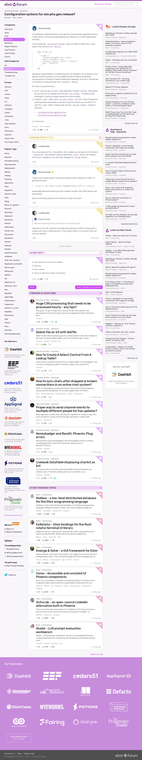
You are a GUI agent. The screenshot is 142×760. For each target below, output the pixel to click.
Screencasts (125, 83)
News (38, 495)
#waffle (46, 341)
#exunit (8, 223)
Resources (9, 43)
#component (86, 586)
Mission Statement (14, 532)
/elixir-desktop (10, 124)
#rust (45, 537)
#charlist (47, 475)
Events (7, 57)
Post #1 (96, 162)
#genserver (9, 183)
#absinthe (9, 190)
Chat (6, 36)
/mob (7, 120)
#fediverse (48, 615)
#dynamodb (78, 394)
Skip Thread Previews (15, 566)
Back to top (95, 654)
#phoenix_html (11, 286)
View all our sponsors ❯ (13, 515)
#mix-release (17, 18)
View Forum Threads (102, 4)
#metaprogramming (12, 334)
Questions (24, 11)
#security (8, 330)
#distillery (8, 312)
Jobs (125, 343)
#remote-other (10, 194)
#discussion (9, 227)
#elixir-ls (8, 275)
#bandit (47, 449)
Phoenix (123, 27)
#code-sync (9, 231)
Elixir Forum (125, 230)
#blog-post (9, 271)
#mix (6, 187)
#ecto (7, 153)
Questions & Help (11, 11)
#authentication (11, 253)
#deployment (10, 168)
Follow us (12, 575)
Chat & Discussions (112, 98)
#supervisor (9, 304)
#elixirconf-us (10, 282)
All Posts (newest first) (14, 556)
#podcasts (9, 238)
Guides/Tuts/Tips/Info (128, 56)
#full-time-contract (12, 260)
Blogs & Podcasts (111, 37)
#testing (8, 179)
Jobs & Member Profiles (113, 246)
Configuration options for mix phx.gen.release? (39, 14)
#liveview (58, 586)
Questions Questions (128, 224)
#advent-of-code (11, 308)
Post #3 (96, 238)
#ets (37, 394)
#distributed (57, 511)
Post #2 (96, 203)
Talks (122, 311)
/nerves (39, 560)
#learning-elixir (60, 394)
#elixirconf (9, 216)
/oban (7, 98)
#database (47, 511)
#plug (7, 201)
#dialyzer (8, 246)
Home (36, 273)
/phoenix (7, 18)
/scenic (7, 113)
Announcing (46, 495)
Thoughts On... (10, 76)
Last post (95, 279)
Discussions (124, 108)
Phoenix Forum (130, 123)
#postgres (9, 212)
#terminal (52, 537)
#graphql (8, 293)
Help (19, 754)
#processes (9, 315)
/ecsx (7, 127)
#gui (63, 560)
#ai (60, 643)
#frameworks (55, 560)
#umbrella (8, 256)
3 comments (39, 121)
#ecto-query (9, 268)
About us (10, 529)
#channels (47, 420)
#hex (7, 326)
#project (56, 615)
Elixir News (9, 29)
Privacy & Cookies (39, 757)
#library (38, 511)
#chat (70, 394)
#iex (6, 290)
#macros (8, 209)
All (5, 65)
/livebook (39, 475)
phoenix (38, 266)
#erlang (7, 176)
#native (69, 560)
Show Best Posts (12, 549)
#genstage (9, 297)
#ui (52, 586)
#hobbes (66, 511)
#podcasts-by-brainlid (13, 264)
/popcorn (8, 135)
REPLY (32, 287)
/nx (6, 102)
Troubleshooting (11, 72)
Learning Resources (112, 56)
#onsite (8, 242)
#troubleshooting (47, 394)
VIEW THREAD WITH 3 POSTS (89, 287)
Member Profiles (129, 246)
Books (123, 288)
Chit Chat (123, 98)
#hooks (66, 586)
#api (6, 319)
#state (76, 560)
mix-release (40, 269)
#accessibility (75, 586)
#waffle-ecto (56, 341)
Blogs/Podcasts (11, 46)
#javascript (9, 234)
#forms (7, 323)
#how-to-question (12, 205)
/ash (6, 91)
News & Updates (116, 294)
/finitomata (9, 131)
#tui (59, 537)
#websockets (10, 301)
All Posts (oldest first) (14, 553)
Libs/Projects (10, 50)
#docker (8, 249)
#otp (7, 198)
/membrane (9, 116)
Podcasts (122, 118)
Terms (28, 757)
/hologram (9, 109)
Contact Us (9, 754)
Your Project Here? (12, 142)
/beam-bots (9, 138)
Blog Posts (123, 37)
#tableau (39, 589)
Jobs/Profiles (10, 53)
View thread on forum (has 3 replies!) (48, 262)
